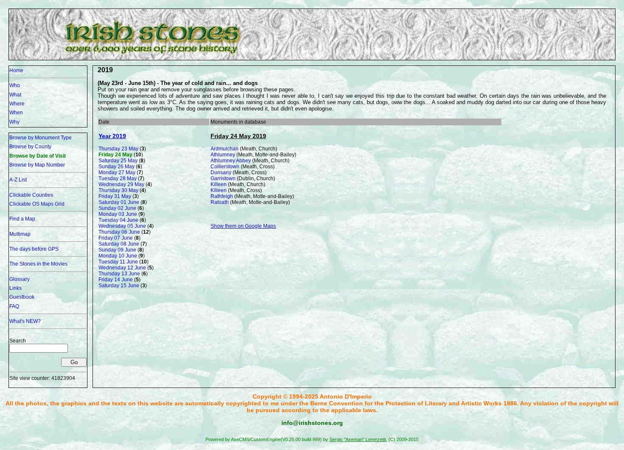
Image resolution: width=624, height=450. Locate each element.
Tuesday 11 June (118, 262)
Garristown (223, 178)
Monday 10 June (117, 256)
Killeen (219, 184)
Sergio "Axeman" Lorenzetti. (358, 439)
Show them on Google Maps (243, 226)
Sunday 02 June (117, 208)
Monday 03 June (117, 214)
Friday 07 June (115, 238)
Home (16, 71)
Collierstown (225, 167)
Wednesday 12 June (122, 268)
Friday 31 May (114, 196)
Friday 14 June (115, 280)
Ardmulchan (225, 149)
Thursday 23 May (118, 149)
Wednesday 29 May (121, 184)
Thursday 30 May (118, 190)
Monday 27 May (116, 172)
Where (17, 104)
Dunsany (221, 172)
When (16, 113)
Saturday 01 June (118, 202)
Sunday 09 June (117, 250)
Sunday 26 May (116, 167)
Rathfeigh (222, 196)
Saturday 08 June (118, 244)
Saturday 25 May (118, 161)
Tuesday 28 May (117, 178)
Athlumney (223, 155)
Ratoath (220, 202)
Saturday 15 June (118, 286)
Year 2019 (112, 136)
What (15, 95)
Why (14, 122)
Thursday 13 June (119, 274)
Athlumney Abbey (231, 161)
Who (14, 85)
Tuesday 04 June (118, 220)
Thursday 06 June (119, 232)
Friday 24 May (115, 155)
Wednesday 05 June (122, 226)
